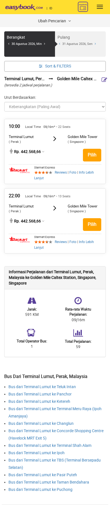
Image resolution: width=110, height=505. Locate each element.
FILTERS (58, 66)
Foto (72, 172)
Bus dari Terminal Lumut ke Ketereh (39, 401)
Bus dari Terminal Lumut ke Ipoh (36, 453)
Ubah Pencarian (52, 21)
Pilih (92, 155)
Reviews (61, 172)
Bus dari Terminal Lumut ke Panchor (40, 394)
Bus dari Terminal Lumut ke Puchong (40, 489)
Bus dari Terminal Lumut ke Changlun (41, 423)
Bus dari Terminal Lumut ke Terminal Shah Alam (49, 445)
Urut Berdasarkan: (20, 97)
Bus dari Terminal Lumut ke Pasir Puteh (42, 475)
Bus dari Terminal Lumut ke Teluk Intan (42, 386)
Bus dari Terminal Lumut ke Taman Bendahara (48, 482)
